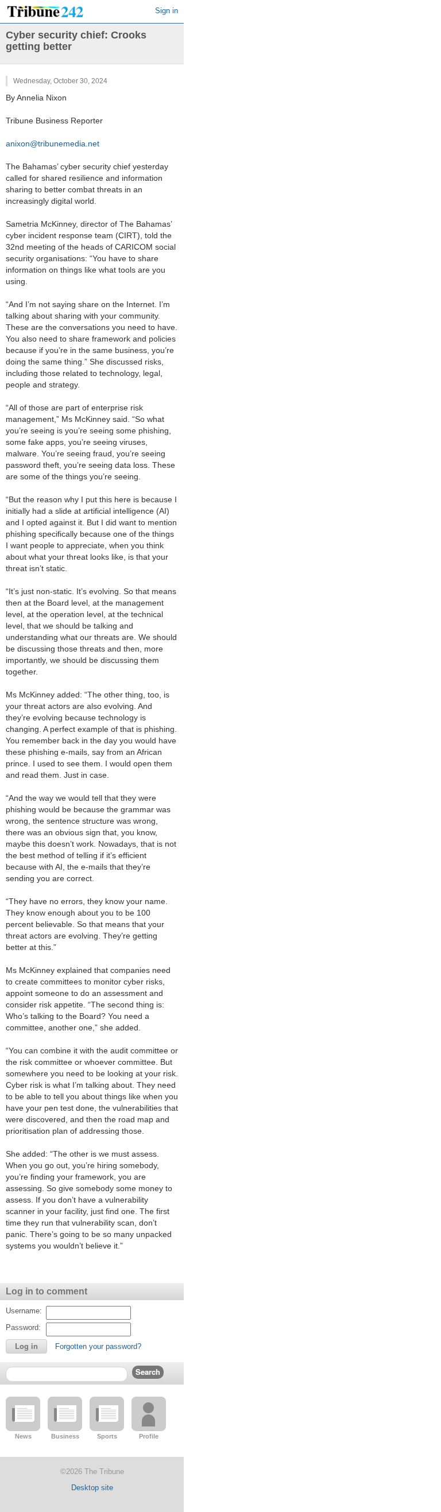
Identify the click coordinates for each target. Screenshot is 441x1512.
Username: (24, 1310)
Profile (148, 1436)
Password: (23, 1327)
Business (65, 1436)
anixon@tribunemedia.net (52, 143)
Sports (107, 1436)
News (23, 1436)
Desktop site (92, 1487)
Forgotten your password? (98, 1346)
